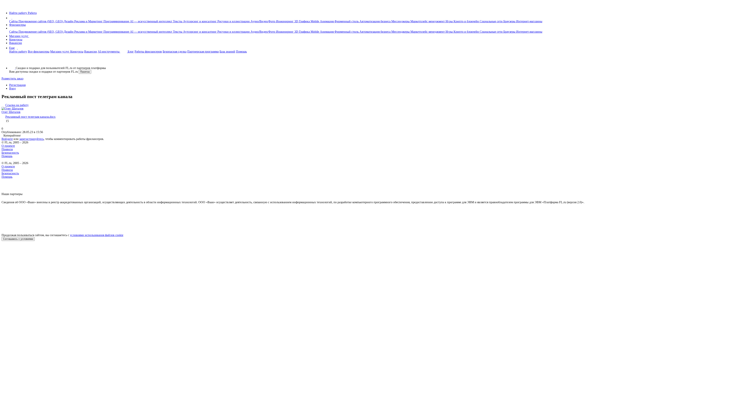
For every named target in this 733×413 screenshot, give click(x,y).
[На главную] (5, 6)
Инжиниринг (285, 21)
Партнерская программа (203, 51)
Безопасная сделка (174, 51)
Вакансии (15, 43)
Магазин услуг (19, 36)
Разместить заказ (12, 78)
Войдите (7, 139)
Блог (131, 51)
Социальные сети (491, 21)
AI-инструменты (109, 51)
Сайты (14, 21)
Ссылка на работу (17, 105)
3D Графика (302, 21)
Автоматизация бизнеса (375, 21)
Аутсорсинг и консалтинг (200, 21)
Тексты (178, 21)
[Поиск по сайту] (12, 61)
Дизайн (69, 21)
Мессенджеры (400, 21)
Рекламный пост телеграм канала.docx (30, 116)
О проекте (8, 145)
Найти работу (18, 51)
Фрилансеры (17, 24)
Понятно (85, 71)
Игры (450, 21)
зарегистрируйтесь (31, 139)
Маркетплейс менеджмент (428, 21)
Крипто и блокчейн (467, 21)
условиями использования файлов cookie (96, 235)
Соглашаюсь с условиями (18, 238)
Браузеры (509, 21)
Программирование (116, 21)
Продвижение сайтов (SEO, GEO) (41, 21)
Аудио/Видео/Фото (263, 21)
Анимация (327, 21)
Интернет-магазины (529, 21)
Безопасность (10, 152)
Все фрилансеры (38, 51)
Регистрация (17, 85)
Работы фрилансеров (148, 51)
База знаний (227, 51)
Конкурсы (15, 39)
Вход (12, 88)
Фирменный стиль (346, 21)
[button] (12, 18)
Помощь (241, 51)
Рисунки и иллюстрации (233, 21)
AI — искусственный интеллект (151, 21)
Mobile (315, 21)
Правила (7, 149)
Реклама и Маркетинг (88, 21)
